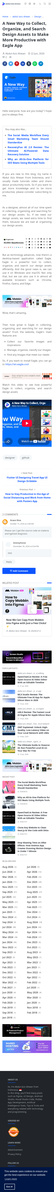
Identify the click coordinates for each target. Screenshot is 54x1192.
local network (43, 724)
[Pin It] (16, 63)
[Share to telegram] (40, 63)
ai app (38, 691)
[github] (25, 4)
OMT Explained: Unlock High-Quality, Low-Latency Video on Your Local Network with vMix (33, 730)
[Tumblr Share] (28, 63)
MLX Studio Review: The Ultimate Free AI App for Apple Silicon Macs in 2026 (34, 697)
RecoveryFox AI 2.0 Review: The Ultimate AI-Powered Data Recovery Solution (28, 151)
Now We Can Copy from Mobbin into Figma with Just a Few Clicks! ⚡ (26, 623)
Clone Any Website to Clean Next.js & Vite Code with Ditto (33, 829)
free (35, 724)
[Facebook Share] (4, 63)
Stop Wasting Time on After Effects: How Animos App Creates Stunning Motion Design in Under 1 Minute (34, 847)
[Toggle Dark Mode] (40, 3)
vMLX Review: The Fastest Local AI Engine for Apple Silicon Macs (34, 713)
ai (34, 673)
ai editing (40, 673)
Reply (9, 561)
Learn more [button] (11, 1179)
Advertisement (15, 1149)
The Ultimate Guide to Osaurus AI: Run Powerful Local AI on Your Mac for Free (34, 748)
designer (10, 457)
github (25, 457)
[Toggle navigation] (49, 3)
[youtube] (34, 4)
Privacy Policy (14, 1154)
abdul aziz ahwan (25, 673)
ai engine (40, 708)
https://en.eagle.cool (17, 364)
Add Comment (20, 570)
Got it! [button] (9, 1186)
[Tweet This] (10, 63)
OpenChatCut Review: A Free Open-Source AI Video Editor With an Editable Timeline (32, 679)
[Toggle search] (44, 3)
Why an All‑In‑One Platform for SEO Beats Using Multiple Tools (34, 799)
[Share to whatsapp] (34, 63)
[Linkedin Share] (22, 63)
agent (36, 741)
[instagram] (30, 4)
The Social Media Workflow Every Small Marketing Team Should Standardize (28, 139)
